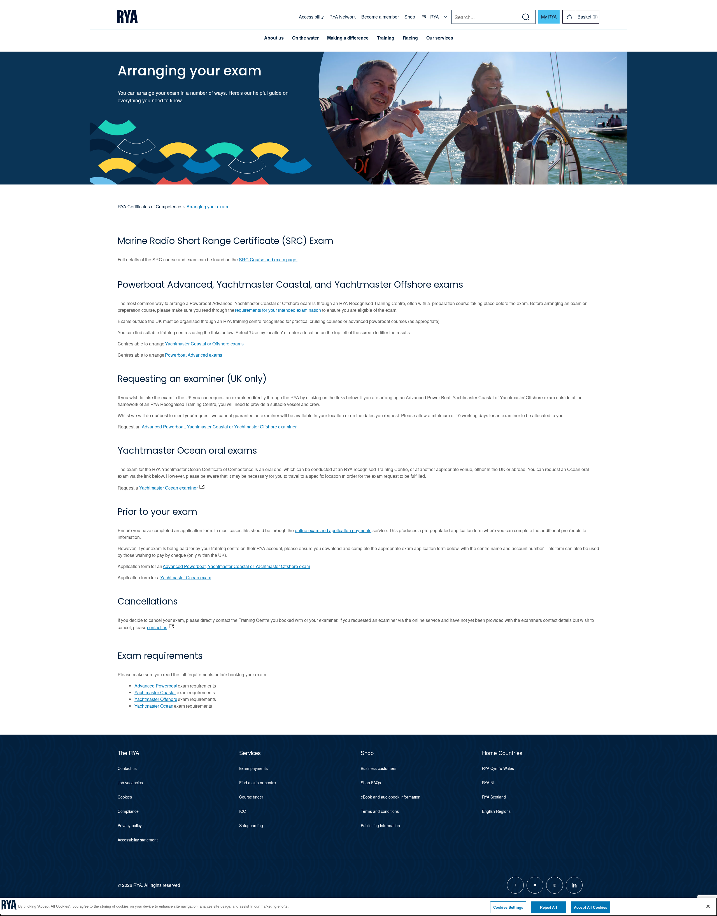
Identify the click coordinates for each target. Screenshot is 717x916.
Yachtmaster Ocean (153, 706)
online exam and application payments (333, 530)
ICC (242, 811)
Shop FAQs (371, 782)
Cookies (125, 797)
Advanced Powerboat (156, 685)
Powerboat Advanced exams (193, 355)
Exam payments (253, 768)
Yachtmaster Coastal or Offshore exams (204, 343)
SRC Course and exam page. (268, 259)
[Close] (708, 906)
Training (385, 37)
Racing (410, 37)
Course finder (251, 797)
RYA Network (342, 16)
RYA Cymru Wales (498, 768)
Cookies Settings (508, 907)
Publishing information (380, 825)
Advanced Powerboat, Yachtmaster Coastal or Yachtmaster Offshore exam (236, 566)
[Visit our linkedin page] (574, 885)
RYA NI (488, 782)
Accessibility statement (138, 840)
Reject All (548, 907)
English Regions (496, 811)
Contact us (127, 768)
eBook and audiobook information (390, 797)
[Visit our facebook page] (515, 885)
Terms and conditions (380, 811)
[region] (358, 907)
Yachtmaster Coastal (155, 692)
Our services (439, 37)
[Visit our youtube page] (535, 885)
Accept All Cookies (590, 907)
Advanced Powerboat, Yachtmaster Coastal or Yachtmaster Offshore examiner (219, 426)
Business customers (378, 768)
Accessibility (311, 16)
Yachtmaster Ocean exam (185, 577)
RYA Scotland (494, 797)
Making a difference (348, 37)
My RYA (549, 16)
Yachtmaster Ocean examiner (168, 487)
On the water (305, 37)
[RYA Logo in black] (127, 17)
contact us (157, 627)
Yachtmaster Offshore (155, 699)
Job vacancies (130, 782)
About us (274, 37)
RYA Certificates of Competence (149, 206)
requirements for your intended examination (278, 310)
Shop (409, 16)
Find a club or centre (257, 782)
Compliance (128, 811)
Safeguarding (251, 825)
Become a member (380, 16)
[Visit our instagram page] (554, 885)
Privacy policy (130, 825)
